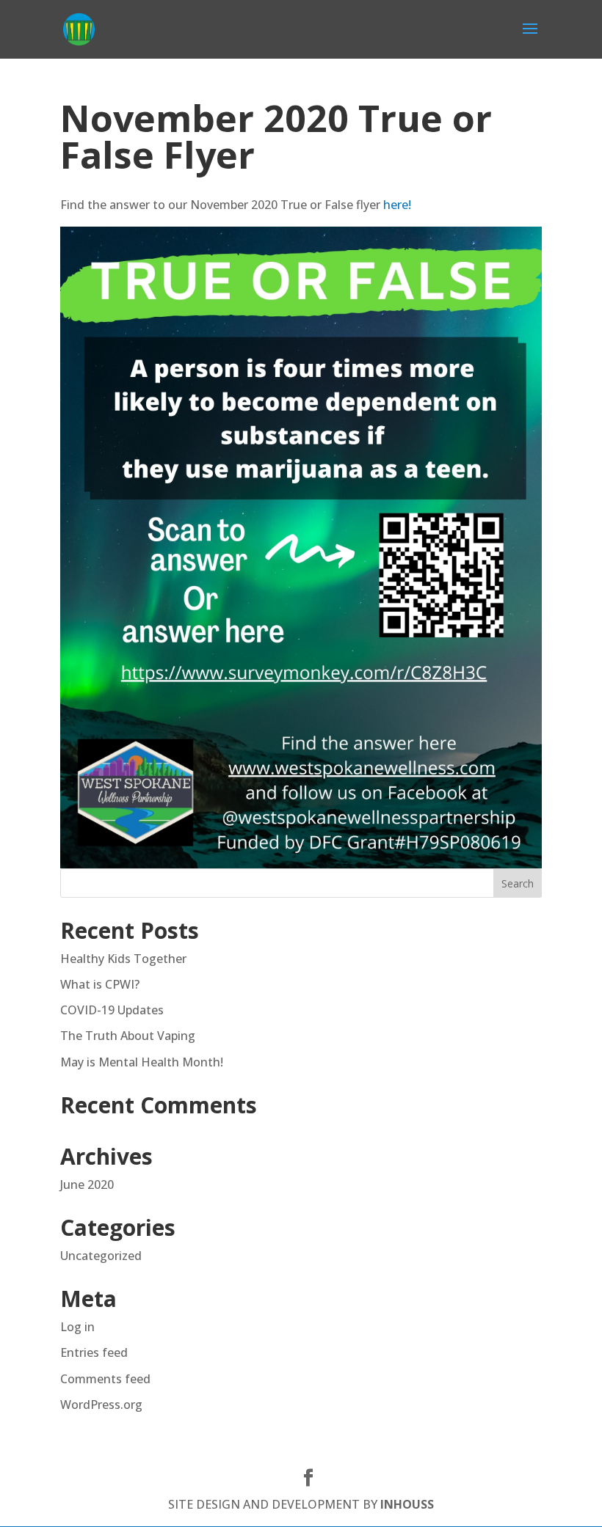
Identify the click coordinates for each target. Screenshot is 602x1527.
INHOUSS (407, 1504)
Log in (77, 1327)
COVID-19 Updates (112, 1010)
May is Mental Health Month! (141, 1062)
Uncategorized (101, 1256)
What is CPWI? (99, 984)
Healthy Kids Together (123, 959)
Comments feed (105, 1379)
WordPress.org (101, 1404)
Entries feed (94, 1352)
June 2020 (87, 1184)
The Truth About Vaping (127, 1036)
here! (397, 205)
